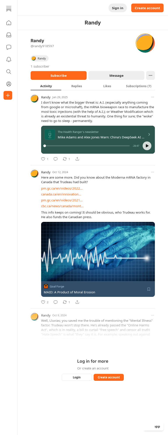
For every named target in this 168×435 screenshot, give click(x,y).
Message (116, 75)
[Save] (148, 289)
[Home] (9, 8)
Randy (46, 97)
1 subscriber (40, 66)
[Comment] (55, 158)
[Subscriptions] (9, 35)
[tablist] (93, 86)
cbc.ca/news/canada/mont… (62, 206)
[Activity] (9, 59)
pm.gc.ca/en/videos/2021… (62, 200)
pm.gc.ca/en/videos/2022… (62, 188)
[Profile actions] (150, 75)
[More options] (152, 97)
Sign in (117, 8)
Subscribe (59, 75)
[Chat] (9, 47)
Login (77, 377)
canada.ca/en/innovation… (61, 194)
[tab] (46, 86)
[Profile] (9, 84)
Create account (147, 8)
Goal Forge (57, 286)
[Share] (77, 158)
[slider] (87, 146)
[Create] (8, 95)
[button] (9, 22)
